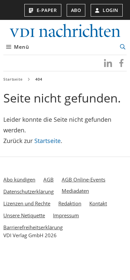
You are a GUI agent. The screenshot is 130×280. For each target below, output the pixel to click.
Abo (76, 10)
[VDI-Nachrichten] (65, 31)
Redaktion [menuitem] (69, 203)
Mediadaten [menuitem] (75, 190)
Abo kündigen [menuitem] (19, 179)
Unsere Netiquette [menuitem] (24, 215)
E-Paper (47, 10)
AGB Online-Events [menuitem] (83, 179)
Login (110, 10)
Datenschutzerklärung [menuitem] (28, 191)
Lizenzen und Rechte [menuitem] (26, 203)
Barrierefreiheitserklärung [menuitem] (33, 227)
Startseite (13, 79)
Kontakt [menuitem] (98, 203)
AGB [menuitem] (48, 179)
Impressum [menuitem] (66, 215)
